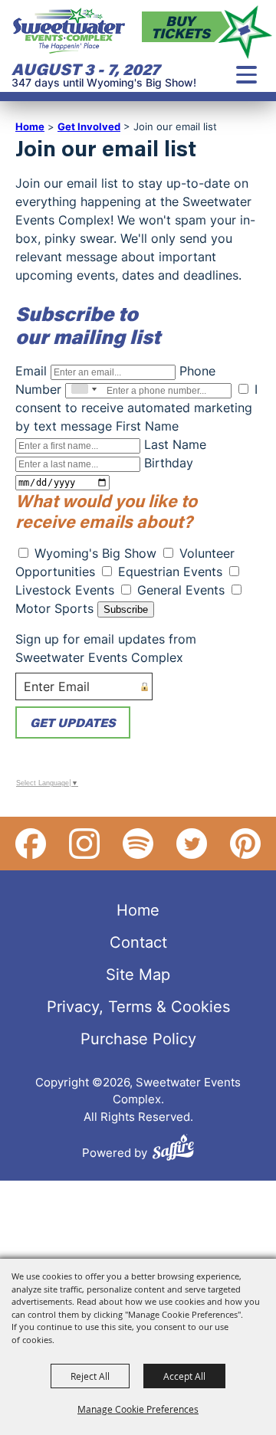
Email (31, 370)
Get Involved (89, 126)
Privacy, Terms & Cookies (138, 1006)
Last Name (175, 444)
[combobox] (83, 389)
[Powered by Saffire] (173, 1149)
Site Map (138, 974)
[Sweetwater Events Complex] (69, 31)
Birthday (168, 462)
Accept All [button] (184, 1376)
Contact (138, 941)
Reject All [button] (90, 1376)
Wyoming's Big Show (95, 553)
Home (29, 126)
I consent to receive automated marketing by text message (136, 407)
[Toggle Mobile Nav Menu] (246, 75)
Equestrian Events (170, 571)
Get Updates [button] (73, 722)
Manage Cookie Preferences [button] (138, 1409)
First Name (147, 426)
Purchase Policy (138, 1038)
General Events (180, 590)
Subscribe (126, 609)
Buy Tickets (180, 26)
